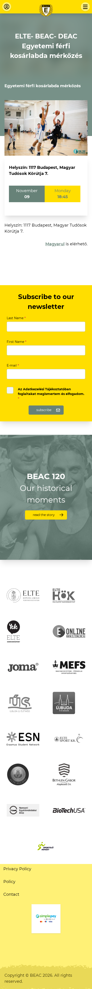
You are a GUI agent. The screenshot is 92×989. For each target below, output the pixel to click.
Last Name (16, 318)
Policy (9, 881)
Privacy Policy (17, 868)
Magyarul (55, 244)
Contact (11, 894)
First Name (16, 342)
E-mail (13, 365)
